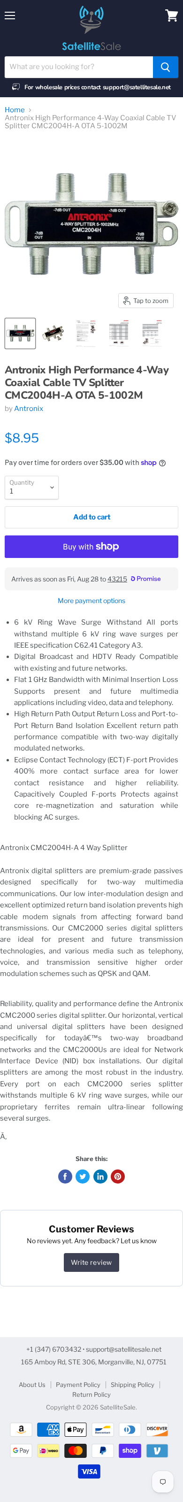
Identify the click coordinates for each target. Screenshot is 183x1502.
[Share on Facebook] (65, 1176)
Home (15, 110)
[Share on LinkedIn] (100, 1176)
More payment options (91, 600)
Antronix (28, 408)
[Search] (165, 67)
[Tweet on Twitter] (83, 1176)
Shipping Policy (132, 1384)
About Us (32, 1384)
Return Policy (91, 1394)
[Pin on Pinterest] (118, 1176)
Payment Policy (78, 1384)
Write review (91, 1262)
